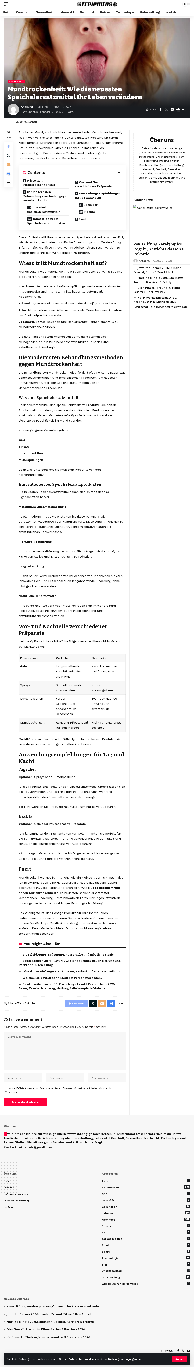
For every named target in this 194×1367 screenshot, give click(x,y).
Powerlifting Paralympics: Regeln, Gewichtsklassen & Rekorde (159, 249)
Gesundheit (16, 81)
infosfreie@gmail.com (35, 1147)
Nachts (89, 212)
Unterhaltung (146, 1277)
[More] (183, 109)
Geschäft (145, 1200)
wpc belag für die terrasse (145, 1283)
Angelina (27, 107)
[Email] (172, 109)
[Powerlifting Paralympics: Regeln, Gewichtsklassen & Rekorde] (161, 222)
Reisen (145, 1226)
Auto (145, 1181)
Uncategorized (146, 1270)
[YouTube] (188, 1351)
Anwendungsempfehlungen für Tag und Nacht (98, 196)
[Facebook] (178, 1351)
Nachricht (146, 1219)
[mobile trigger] (7, 4)
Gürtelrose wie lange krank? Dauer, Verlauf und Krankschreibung (71, 971)
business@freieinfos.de (170, 307)
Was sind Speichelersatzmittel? (43, 210)
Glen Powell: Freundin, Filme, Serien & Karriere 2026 (45, 1329)
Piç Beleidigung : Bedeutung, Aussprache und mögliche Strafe (68, 954)
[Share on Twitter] (166, 109)
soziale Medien (145, 1238)
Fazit (82, 219)
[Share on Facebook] (160, 109)
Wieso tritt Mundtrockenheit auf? (40, 183)
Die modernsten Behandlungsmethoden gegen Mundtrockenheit (45, 196)
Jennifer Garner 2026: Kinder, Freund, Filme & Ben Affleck (49, 1314)
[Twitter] (183, 1351)
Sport (145, 1251)
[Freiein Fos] (97, 4)
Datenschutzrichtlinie (82, 1359)
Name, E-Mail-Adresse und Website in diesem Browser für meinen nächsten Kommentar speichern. (61, 1090)
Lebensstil (146, 1213)
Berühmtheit (146, 1187)
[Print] (178, 109)
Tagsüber (91, 205)
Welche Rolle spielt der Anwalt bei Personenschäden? (62, 978)
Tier (145, 1264)
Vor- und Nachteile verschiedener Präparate (93, 184)
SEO (145, 1232)
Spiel (145, 1245)
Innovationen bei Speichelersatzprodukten (46, 221)
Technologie (146, 1258)
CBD (145, 1194)
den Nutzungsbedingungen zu (122, 1359)
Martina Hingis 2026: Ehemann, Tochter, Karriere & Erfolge (50, 1322)
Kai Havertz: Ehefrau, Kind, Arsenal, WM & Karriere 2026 (48, 1337)
